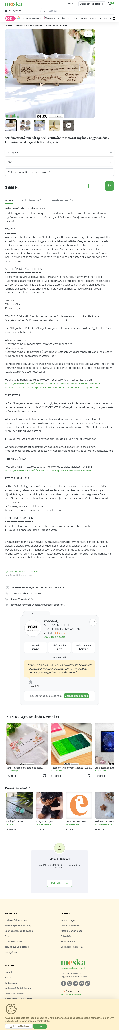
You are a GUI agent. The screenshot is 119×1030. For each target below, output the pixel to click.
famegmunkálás (31, 604)
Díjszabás (66, 936)
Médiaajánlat (68, 941)
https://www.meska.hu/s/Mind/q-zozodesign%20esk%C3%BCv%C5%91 (48, 470)
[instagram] (69, 983)
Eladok (70, 3)
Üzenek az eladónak (76, 696)
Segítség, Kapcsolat (72, 946)
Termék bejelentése (21, 575)
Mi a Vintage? (68, 920)
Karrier (8, 977)
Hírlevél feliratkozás (16, 920)
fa (32, 599)
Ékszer (65, 18)
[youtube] (81, 983)
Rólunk (9, 972)
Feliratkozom (59, 883)
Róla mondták (59, 657)
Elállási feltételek (14, 993)
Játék (93, 18)
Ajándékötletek (13, 941)
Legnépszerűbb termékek (19, 931)
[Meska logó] (13, 4)
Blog (7, 936)
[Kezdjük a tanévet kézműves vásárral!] (10, 18)
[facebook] (63, 983)
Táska (75, 18)
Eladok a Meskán (70, 925)
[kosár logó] (110, 4)
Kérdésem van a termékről (25, 571)
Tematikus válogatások (17, 946)
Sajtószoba (11, 983)
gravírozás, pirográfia (53, 604)
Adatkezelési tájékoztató (36, 1021)
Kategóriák (11, 952)
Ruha (84, 18)
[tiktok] (87, 983)
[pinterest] (75, 983)
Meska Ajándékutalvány (18, 925)
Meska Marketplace (71, 931)
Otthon (103, 18)
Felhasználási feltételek (18, 988)
